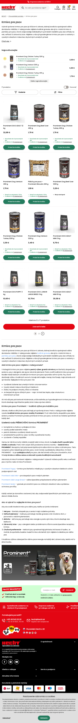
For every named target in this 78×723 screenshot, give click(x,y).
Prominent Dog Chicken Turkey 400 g (30, 73)
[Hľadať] (23, 8)
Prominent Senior (8, 484)
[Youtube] (16, 661)
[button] (58, 8)
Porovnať (73, 87)
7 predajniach (30, 61)
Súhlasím (44, 718)
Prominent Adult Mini (10, 475)
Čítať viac (5, 41)
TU (26, 710)
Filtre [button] (60, 92)
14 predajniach (42, 142)
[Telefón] (3, 620)
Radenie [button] (22, 92)
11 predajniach (30, 77)
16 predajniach (17, 142)
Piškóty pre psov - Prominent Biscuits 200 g (38, 182)
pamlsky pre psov (9, 356)
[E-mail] (28, 620)
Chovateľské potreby (15, 16)
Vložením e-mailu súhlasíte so (56, 596)
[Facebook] (4, 661)
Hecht (4, 16)
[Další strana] (42, 333)
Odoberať (69, 590)
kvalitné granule (43, 353)
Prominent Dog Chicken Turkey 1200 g (30, 56)
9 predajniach (30, 69)
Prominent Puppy (9, 469)
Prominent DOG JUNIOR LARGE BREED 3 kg (37, 293)
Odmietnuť (6, 718)
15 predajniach (17, 196)
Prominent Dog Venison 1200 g (27, 65)
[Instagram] (10, 661)
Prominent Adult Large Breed (13, 480)
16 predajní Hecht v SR (35, 629)
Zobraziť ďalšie (39, 327)
